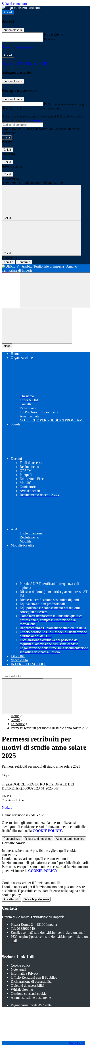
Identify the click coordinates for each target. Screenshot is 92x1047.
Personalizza (12, 838)
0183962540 (26, 928)
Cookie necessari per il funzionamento (29, 883)
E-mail (48, 104)
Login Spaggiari (35, 120)
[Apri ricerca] (55, 290)
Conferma (24, 262)
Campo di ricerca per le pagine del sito (29, 672)
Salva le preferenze (36, 899)
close (7, 346)
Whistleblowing (22, 989)
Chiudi (8, 149)
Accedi (8, 12)
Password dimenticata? (18, 47)
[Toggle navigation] (37, 325)
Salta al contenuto (14, 4)
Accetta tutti (70, 838)
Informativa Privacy (25, 973)
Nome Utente (53, 34)
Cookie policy (21, 965)
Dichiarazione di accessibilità (31, 981)
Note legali (18, 969)
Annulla (8, 262)
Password (51, 39)
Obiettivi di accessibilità (27, 985)
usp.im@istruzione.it (53, 932)
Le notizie (18, 724)
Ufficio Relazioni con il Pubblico (34, 977)
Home (15, 716)
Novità (15, 720)
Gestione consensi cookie (28, 993)
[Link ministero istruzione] (21, 8)
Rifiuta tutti (38, 838)
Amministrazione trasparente (31, 997)
